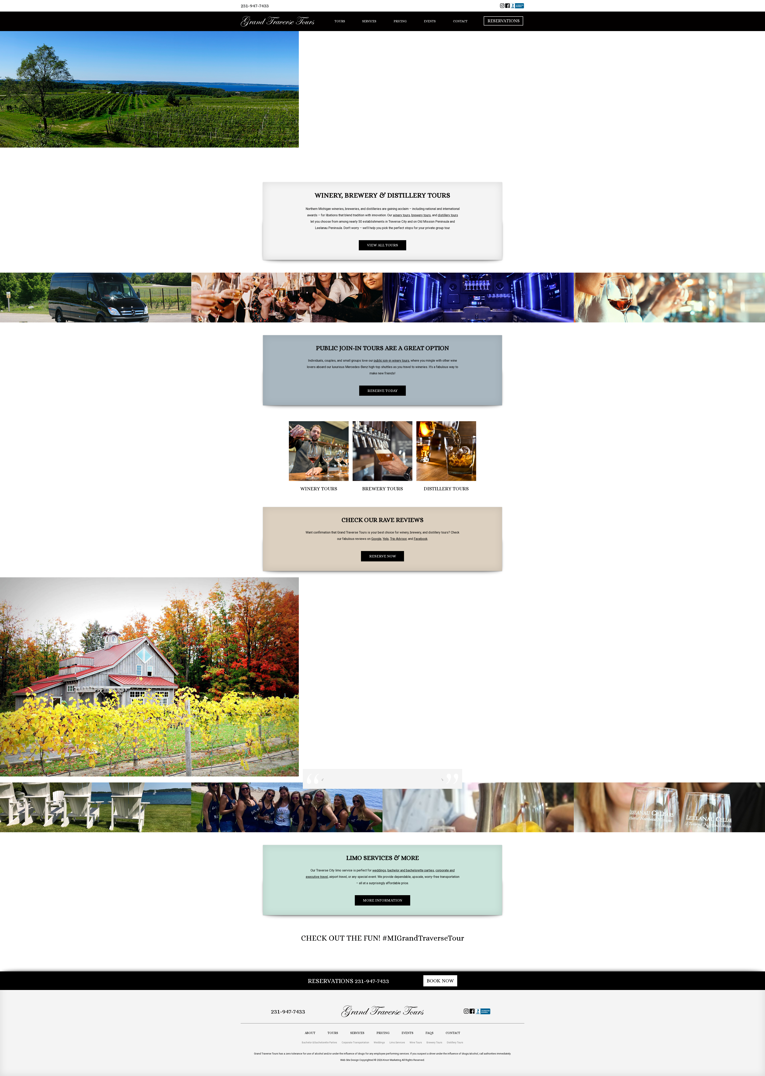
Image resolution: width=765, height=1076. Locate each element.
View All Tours (382, 245)
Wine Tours (416, 1042)
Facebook (421, 539)
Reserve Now (382, 556)
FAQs (430, 1033)
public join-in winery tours (391, 360)
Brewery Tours (434, 1042)
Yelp (386, 539)
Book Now (440, 981)
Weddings (379, 1042)
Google (376, 539)
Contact (460, 21)
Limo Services (397, 1042)
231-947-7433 (255, 6)
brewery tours (421, 215)
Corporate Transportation (355, 1042)
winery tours (401, 215)
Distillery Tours (455, 1042)
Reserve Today (382, 391)
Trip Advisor (398, 539)
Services (369, 21)
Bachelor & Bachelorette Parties (319, 1042)
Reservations (503, 21)
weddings (379, 870)
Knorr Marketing (392, 1059)
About (310, 1033)
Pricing (400, 21)
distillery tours (448, 215)
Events (430, 21)
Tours (339, 21)
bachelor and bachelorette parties (410, 870)
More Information (382, 900)
